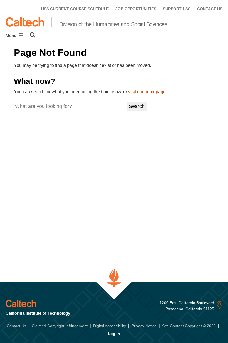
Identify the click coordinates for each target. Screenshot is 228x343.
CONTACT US (209, 9)
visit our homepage (147, 91)
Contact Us (16, 326)
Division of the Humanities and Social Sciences (113, 24)
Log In (114, 333)
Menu (12, 35)
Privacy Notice (144, 326)
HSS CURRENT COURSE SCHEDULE (75, 9)
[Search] (32, 35)
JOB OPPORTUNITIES (135, 9)
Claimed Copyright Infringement (60, 326)
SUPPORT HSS (176, 9)
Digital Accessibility (109, 326)
